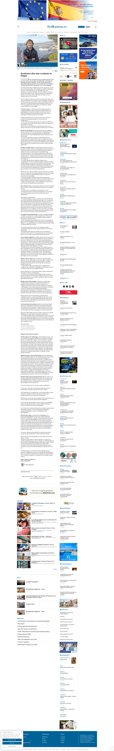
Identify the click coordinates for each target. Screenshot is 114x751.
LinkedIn (62, 740)
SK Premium (23, 736)
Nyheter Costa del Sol (38, 749)
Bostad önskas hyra (23, 637)
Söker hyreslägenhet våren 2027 (27, 639)
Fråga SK (60, 32)
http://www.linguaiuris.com (27, 325)
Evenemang (66, 32)
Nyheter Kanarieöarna (82, 749)
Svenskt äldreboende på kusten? (27, 626)
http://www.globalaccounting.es (28, 328)
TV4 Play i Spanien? (23, 642)
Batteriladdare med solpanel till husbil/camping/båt (34, 621)
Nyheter (29, 32)
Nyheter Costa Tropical (49, 749)
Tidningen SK (65, 102)
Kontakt (43, 738)
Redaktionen (45, 736)
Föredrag (44, 740)
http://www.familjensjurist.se (28, 327)
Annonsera (44, 742)
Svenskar (47, 32)
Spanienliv (41, 32)
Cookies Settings (12, 746)
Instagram (63, 736)
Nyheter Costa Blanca (61, 749)
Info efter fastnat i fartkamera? (27, 629)
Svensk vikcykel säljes (24, 634)
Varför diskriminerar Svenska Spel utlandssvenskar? (34, 631)
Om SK (86, 32)
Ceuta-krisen (35, 32)
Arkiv (79, 32)
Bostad (52, 32)
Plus (82, 32)
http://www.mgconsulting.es (27, 330)
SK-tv (56, 32)
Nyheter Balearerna (72, 749)
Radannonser (73, 32)
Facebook (63, 738)
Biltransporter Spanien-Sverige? (28, 644)
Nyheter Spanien (28, 749)
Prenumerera (81, 26)
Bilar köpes (21, 624)
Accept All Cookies (12, 739)
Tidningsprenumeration (26, 742)
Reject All (12, 743)
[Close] (21, 732)
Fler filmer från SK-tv (65, 50)
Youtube (62, 742)
